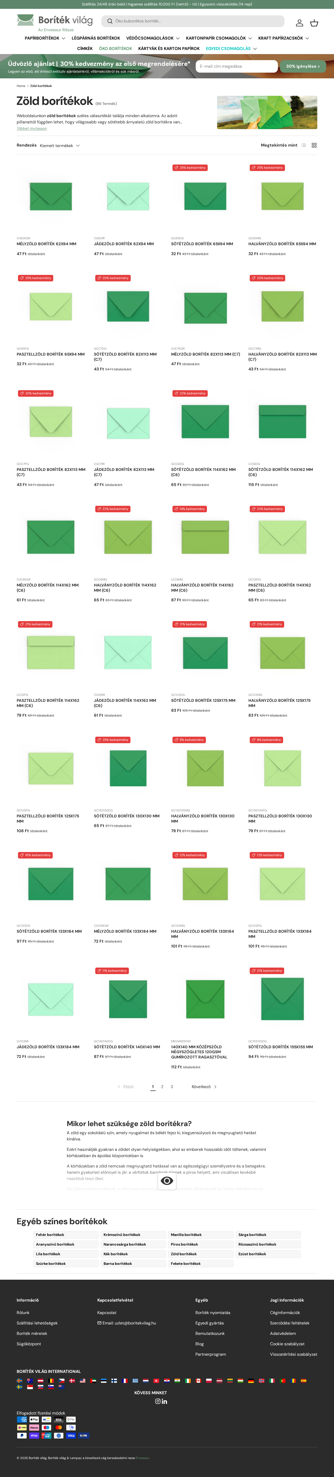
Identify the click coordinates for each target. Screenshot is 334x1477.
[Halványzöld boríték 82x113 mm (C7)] (282, 308)
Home (21, 86)
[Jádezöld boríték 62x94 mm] (128, 197)
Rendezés (27, 145)
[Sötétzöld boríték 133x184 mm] (51, 885)
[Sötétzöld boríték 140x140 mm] (128, 1000)
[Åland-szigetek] (19, 1380)
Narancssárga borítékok (125, 1244)
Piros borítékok (184, 1244)
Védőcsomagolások (150, 38)
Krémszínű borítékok (122, 1234)
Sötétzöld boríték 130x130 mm (126, 816)
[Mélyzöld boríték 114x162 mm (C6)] (51, 538)
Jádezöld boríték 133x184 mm (48, 1047)
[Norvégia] (261, 1380)
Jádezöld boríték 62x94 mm (124, 244)
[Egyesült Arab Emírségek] (93, 1380)
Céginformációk (285, 1312)
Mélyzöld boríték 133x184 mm (125, 931)
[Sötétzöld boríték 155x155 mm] (282, 1000)
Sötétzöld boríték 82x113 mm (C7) (125, 357)
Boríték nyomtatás (212, 1312)
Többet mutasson (32, 128)
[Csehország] (61, 1380)
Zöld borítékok (184, 1254)
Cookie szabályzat (287, 1344)
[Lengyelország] (209, 1380)
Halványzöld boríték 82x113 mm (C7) (282, 357)
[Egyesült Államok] (82, 1380)
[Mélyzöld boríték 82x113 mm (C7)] (205, 308)
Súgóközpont (29, 1344)
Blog (199, 1344)
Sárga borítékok (252, 1234)
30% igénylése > (303, 66)
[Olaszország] (272, 1380)
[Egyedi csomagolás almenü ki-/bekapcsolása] (255, 49)
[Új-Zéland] (61, 1386)
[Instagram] (157, 1401)
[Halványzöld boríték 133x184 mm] (205, 885)
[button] (314, 23)
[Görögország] (135, 1380)
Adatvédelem (283, 1333)
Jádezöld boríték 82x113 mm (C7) (124, 472)
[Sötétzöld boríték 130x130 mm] (128, 769)
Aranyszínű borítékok (55, 1244)
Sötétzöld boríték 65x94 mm (202, 244)
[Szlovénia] (51, 1386)
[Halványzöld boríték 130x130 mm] (205, 769)
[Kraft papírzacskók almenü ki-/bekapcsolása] (307, 38)
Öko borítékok (115, 48)
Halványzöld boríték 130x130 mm (203, 818)
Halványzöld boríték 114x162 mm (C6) (125, 588)
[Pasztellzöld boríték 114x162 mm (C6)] (282, 538)
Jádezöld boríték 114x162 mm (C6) (125, 703)
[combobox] (192, 21)
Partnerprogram (210, 1354)
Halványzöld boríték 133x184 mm (202, 934)
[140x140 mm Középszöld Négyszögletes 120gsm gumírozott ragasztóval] (205, 1000)
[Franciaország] (124, 1380)
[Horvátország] (167, 1380)
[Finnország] (114, 1380)
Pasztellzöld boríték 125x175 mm (48, 818)
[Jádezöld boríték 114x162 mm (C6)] (128, 654)
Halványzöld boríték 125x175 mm (279, 703)
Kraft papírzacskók (280, 38)
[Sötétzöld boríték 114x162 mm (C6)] (205, 423)
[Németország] (251, 1380)
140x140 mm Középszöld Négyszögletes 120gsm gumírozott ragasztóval (199, 1052)
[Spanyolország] (303, 1380)
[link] (125, 1087)
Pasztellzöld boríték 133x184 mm (280, 934)
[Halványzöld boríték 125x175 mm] (282, 654)
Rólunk (23, 1312)
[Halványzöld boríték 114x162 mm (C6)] (128, 538)
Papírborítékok (42, 38)
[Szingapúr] (30, 1386)
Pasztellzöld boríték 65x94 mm (51, 354)
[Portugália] (282, 1380)
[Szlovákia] (40, 1386)
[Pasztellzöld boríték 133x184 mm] (282, 885)
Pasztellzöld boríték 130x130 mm (280, 818)
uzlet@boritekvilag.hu (135, 1323)
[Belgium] (51, 1380)
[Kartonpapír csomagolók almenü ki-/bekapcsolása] (250, 38)
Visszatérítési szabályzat (293, 1354)
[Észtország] (103, 1380)
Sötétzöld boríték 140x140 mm (127, 1047)
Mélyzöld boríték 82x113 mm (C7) (205, 354)
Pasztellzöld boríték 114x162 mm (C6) (279, 588)
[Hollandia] (145, 1380)
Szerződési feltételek (289, 1323)
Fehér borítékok (50, 1234)
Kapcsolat (106, 1312)
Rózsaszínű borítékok (257, 1244)
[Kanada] (198, 1380)
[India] (177, 1380)
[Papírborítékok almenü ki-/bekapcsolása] (63, 38)
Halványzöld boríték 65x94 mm (282, 244)
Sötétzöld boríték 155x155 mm (280, 1047)
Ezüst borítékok (252, 1254)
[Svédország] (19, 1386)
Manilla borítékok (186, 1234)
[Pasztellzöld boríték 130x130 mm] (282, 769)
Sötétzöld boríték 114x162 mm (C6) (203, 472)
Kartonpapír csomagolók (216, 38)
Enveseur (142, 1458)
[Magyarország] (240, 1380)
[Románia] (293, 1380)
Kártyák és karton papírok (169, 48)
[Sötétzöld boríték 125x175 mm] (205, 654)
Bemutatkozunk (210, 1333)
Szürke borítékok (51, 1263)
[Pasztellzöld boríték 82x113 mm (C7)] (51, 423)
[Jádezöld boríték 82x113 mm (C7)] (128, 423)
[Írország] (187, 1380)
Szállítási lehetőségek (37, 1323)
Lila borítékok (48, 1254)
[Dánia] (72, 1380)
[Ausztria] (40, 1380)
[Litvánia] (230, 1380)
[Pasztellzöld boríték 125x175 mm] (51, 769)
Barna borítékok (118, 1263)
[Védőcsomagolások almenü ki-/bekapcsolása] (178, 38)
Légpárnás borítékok (96, 38)
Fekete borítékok (186, 1263)
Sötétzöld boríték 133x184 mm (49, 931)
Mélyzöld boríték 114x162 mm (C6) (48, 588)
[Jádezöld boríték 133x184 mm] (51, 1000)
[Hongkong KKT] (156, 1380)
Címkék (85, 48)
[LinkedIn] (164, 1401)
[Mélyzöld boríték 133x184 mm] (128, 885)
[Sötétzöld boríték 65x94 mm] (205, 197)
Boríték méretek (32, 1333)
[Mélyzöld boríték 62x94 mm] (51, 197)
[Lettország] (219, 1380)
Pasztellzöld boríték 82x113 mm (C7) (51, 472)
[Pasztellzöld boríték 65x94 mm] (51, 308)
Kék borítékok (116, 1254)
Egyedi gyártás (209, 1323)
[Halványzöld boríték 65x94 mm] (282, 197)
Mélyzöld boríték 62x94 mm (46, 244)
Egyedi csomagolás (228, 48)
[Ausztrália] (30, 1380)
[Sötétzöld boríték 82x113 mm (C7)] (128, 308)
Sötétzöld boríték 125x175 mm (203, 700)
